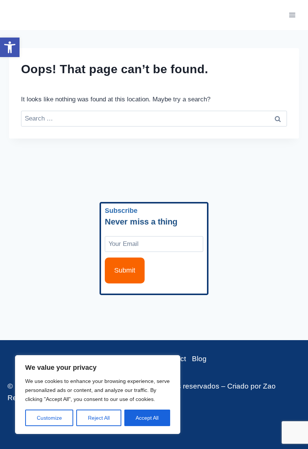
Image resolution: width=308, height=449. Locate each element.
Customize (49, 418)
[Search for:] (154, 118)
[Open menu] (292, 15)
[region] (97, 394)
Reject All (99, 418)
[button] (10, 47)
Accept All (147, 418)
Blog (199, 358)
